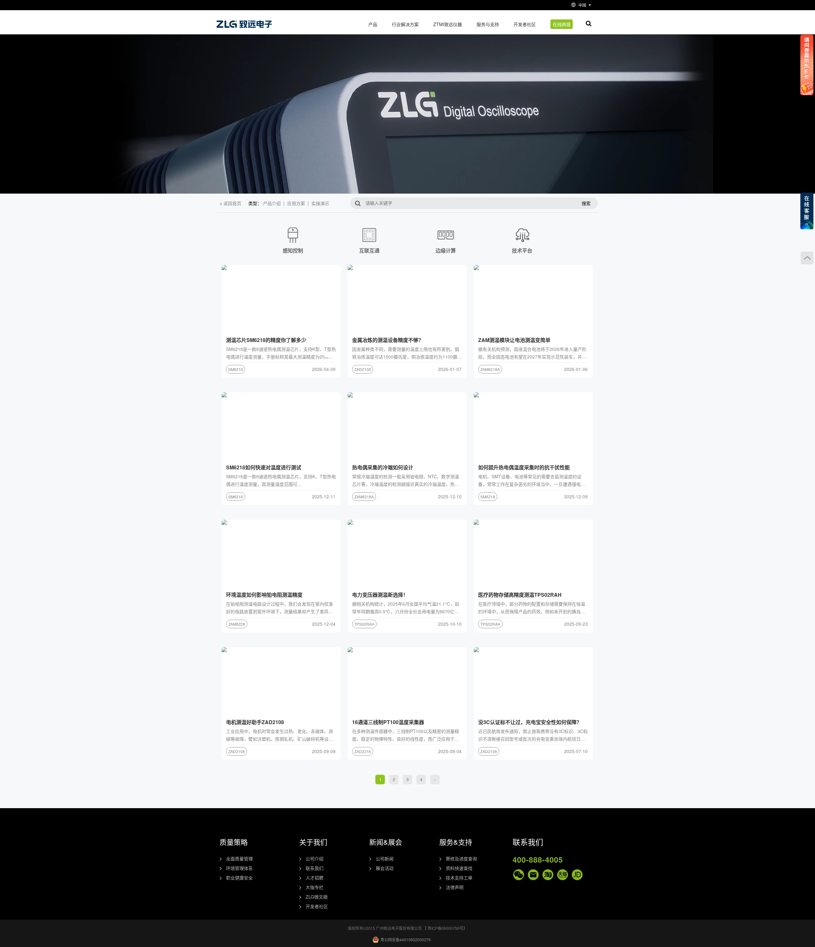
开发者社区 (525, 24)
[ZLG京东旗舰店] (577, 874)
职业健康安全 (239, 877)
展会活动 (384, 868)
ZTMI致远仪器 (447, 24)
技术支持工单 (459, 877)
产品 (372, 24)
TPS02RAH (364, 624)
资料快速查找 (459, 868)
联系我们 (314, 868)
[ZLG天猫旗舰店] (562, 874)
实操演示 (320, 203)
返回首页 (232, 203)
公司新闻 (384, 858)
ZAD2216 (362, 751)
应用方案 (296, 203)
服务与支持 (488, 24)
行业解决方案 (405, 24)
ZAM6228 (236, 624)
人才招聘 (314, 877)
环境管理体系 (239, 868)
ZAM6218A (490, 369)
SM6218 (235, 369)
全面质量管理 (239, 858)
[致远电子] (245, 21)
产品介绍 (272, 203)
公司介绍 (314, 858)
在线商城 (561, 24)
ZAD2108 (362, 369)
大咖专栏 (314, 887)
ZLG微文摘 (317, 897)
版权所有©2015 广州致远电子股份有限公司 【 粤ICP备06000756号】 (407, 928)
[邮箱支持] (533, 874)
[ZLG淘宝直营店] (547, 874)
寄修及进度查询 (461, 858)
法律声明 (455, 887)
